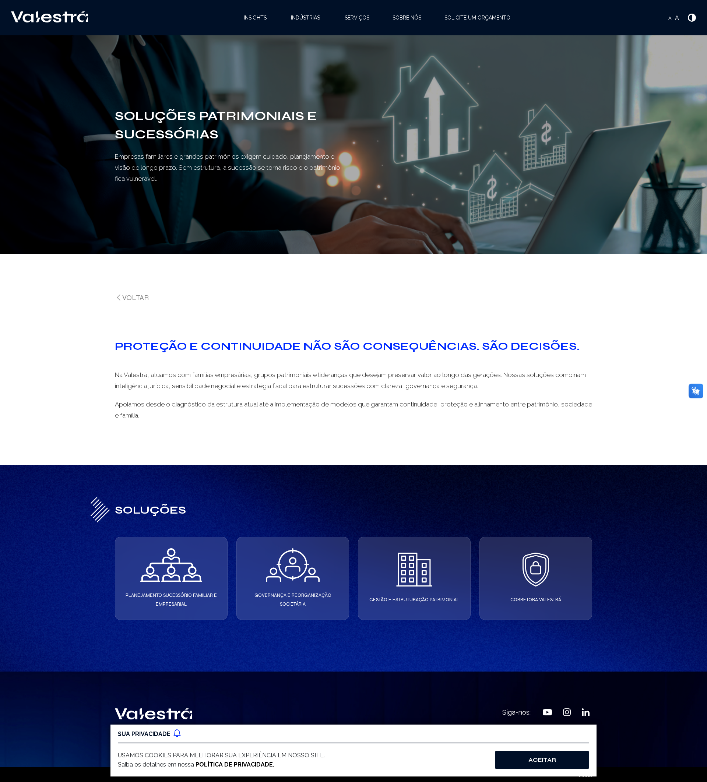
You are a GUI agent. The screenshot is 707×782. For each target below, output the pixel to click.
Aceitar (542, 760)
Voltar (135, 297)
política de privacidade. (235, 764)
